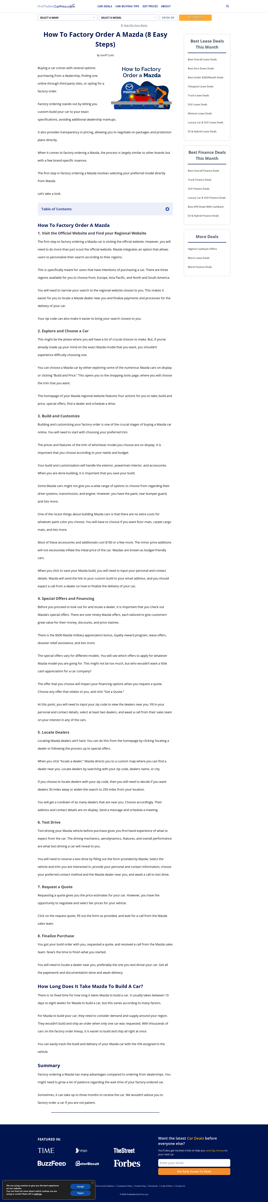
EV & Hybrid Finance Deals (203, 215)
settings (38, 1194)
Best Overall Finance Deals (203, 170)
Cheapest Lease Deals (200, 86)
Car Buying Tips (127, 6)
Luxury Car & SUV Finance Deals (207, 197)
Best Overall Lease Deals (202, 59)
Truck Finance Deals (199, 179)
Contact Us (180, 1186)
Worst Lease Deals (199, 258)
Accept (80, 1186)
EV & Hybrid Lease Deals (202, 131)
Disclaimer (153, 1186)
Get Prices (150, 6)
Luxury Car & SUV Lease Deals (205, 122)
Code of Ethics (167, 1186)
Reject (80, 1193)
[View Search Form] (227, 6)
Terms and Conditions (105, 1186)
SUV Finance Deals (199, 188)
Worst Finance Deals (200, 267)
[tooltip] (122, 25)
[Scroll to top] (263, 1193)
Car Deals (104, 6)
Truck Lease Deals (198, 95)
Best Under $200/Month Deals (205, 77)
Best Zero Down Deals (201, 68)
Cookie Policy (140, 1186)
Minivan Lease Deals (200, 113)
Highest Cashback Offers (202, 249)
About (166, 6)
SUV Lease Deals (197, 104)
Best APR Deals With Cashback (206, 206)
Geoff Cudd (107, 55)
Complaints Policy (124, 1186)
